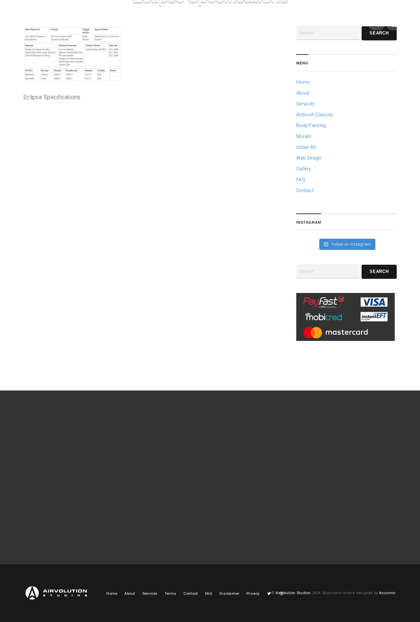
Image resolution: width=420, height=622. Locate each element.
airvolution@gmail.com (325, 464)
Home (103, 24)
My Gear (210, 24)
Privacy (253, 593)
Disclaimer (229, 593)
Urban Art (306, 147)
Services (152, 24)
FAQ (300, 179)
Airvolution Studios (293, 592)
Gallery (182, 24)
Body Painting (311, 125)
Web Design (309, 158)
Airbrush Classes (314, 114)
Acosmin (387, 592)
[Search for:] (328, 271)
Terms (170, 593)
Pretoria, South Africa (323, 456)
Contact (237, 24)
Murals (303, 136)
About (124, 24)
